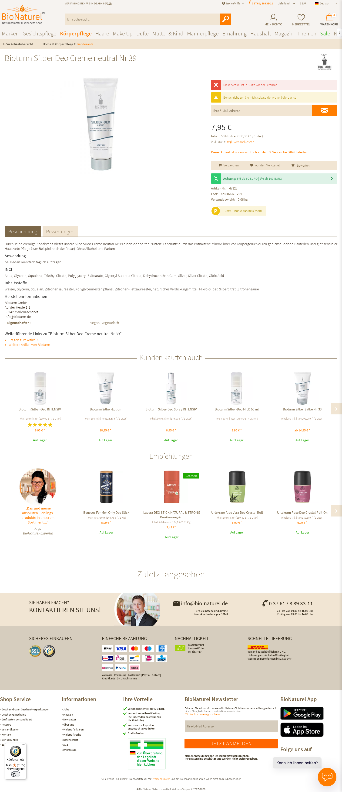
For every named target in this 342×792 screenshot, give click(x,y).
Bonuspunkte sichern (248, 211)
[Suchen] (225, 19)
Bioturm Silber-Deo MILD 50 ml (237, 409)
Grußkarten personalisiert (16, 719)
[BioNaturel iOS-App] (311, 730)
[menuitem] (273, 20)
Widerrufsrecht (72, 734)
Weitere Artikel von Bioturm (29, 344)
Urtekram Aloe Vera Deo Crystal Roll (237, 512)
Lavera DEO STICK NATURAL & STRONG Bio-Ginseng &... (171, 514)
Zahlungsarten (10, 744)
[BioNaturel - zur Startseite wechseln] (23, 15)
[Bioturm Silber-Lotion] (105, 388)
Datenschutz (70, 739)
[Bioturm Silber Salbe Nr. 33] (302, 388)
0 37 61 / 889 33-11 (262, 3)
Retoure (6, 724)
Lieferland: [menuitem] (284, 3)
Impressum (70, 749)
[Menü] (23, 746)
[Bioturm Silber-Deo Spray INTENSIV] (171, 388)
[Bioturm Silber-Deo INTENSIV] (40, 388)
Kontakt (6, 734)
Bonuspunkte (9, 739)
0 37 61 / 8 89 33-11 (291, 603)
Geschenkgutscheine (13, 714)
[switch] (15, 774)
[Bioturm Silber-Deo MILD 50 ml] (236, 388)
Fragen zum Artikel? (23, 339)
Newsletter (69, 719)
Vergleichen (231, 165)
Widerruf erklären (73, 729)
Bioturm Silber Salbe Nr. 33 (302, 409)
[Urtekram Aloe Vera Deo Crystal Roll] (237, 487)
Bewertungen (60, 231)
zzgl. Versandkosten (240, 142)
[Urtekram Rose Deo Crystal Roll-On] (302, 487)
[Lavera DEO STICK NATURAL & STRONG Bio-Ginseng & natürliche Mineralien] (171, 487)
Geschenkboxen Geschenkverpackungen (25, 709)
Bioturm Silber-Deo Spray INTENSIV (171, 409)
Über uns (68, 724)
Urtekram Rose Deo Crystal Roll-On (302, 512)
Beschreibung (22, 231)
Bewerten (302, 165)
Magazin (68, 714)
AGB (65, 744)
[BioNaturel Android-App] (311, 713)
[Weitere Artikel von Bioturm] (324, 62)
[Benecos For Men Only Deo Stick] (106, 487)
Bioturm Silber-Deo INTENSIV (40, 409)
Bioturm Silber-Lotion (105, 409)
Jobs (66, 709)
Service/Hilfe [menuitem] (233, 3)
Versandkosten (10, 729)
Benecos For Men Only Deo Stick (106, 512)
